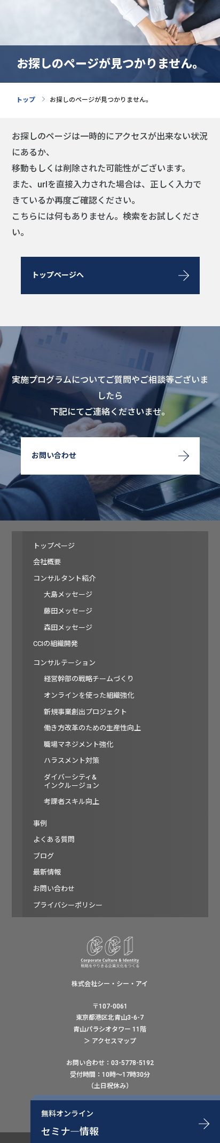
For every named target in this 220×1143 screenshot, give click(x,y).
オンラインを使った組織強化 (89, 695)
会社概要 (47, 562)
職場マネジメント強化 (78, 744)
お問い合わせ (54, 455)
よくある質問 (54, 839)
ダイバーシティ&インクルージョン (71, 781)
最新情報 (47, 872)
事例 (40, 823)
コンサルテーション (64, 663)
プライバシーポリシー (68, 905)
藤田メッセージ (68, 611)
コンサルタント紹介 (64, 578)
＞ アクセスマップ (110, 1041)
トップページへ (58, 275)
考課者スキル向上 (71, 802)
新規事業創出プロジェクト (85, 712)
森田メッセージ (68, 628)
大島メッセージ (68, 594)
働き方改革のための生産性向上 (92, 728)
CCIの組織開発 (55, 644)
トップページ (54, 546)
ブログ (43, 856)
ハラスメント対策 (71, 760)
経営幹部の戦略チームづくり (89, 679)
